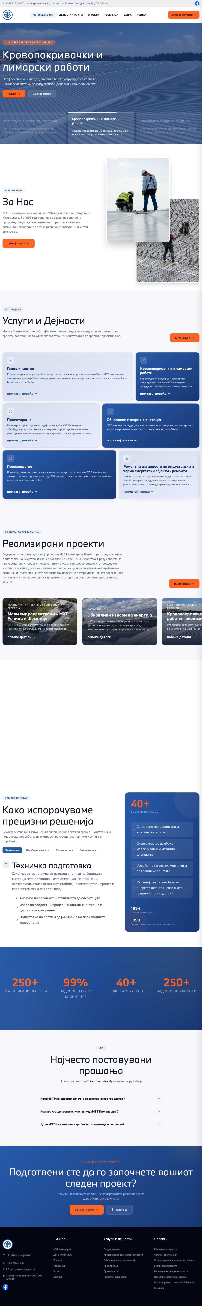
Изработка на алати (37, 850)
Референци (111, 14)
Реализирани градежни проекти (171, 1271)
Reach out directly (101, 1081)
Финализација (88, 850)
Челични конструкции (165, 1254)
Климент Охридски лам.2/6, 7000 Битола (87, 3)
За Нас (128, 14)
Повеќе (12, 96)
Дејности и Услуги (71, 14)
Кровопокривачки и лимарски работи (123, 1254)
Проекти (93, 14)
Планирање (12, 850)
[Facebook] (197, 3)
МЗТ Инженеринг (43, 14)
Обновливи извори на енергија (120, 1260)
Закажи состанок (182, 14)
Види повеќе (182, 583)
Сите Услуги (41, 96)
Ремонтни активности (115, 1276)
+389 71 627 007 (15, 3)
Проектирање (111, 1265)
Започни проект (84, 1209)
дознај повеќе (16, 243)
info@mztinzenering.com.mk (44, 3)
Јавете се (121, 1209)
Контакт (142, 14)
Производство (64, 850)
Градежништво (112, 1249)
